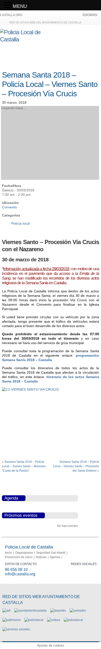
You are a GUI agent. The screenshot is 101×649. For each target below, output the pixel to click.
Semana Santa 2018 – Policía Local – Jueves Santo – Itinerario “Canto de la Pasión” (24, 466)
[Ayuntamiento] (30, 610)
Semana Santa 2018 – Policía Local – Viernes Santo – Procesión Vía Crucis (50, 84)
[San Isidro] (78, 610)
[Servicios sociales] (16, 629)
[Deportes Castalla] (58, 610)
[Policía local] (33, 620)
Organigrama (24, 552)
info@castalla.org (20, 574)
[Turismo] (73, 620)
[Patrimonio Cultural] (11, 620)
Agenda (55, 557)
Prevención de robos (19, 557)
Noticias (41, 557)
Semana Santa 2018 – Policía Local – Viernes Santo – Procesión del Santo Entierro (76, 466)
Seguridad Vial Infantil (50, 552)
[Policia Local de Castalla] (27, 39)
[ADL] (6, 610)
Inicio (8, 552)
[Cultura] (53, 620)
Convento (9, 207)
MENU (20, 6)
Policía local (20, 223)
